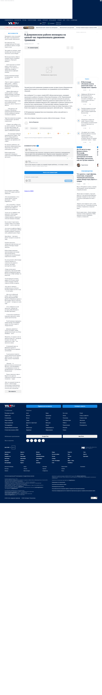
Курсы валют (52, 20)
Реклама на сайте (9, 413)
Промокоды (74, 20)
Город (27, 420)
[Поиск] (89, 23)
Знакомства (17, 20)
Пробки (59, 20)
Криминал (48, 415)
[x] (43, 440)
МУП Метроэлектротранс (46, 128)
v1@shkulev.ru (21, 486)
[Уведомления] (93, 23)
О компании (8, 418)
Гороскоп (45, 20)
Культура (48, 418)
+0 (67, 168)
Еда (27, 425)
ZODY (64, 20)
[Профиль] (96, 23)
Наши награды (8, 420)
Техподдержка (8, 425)
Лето (47, 420)
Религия (65, 427)
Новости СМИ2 (29, 191)
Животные (29, 427)
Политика (65, 418)
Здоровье (28, 430)
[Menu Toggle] (5, 23)
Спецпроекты (83, 425)
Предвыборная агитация (11, 427)
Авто (27, 413)
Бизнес (28, 415)
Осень (64, 415)
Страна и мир (83, 418)
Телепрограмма (32, 20)
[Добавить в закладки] (68, 47)
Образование (49, 430)
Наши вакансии (9, 422)
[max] (39, 440)
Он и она (65, 413)
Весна (27, 418)
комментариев (33, 47)
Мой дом (48, 422)
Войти (29, 181)
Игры (68, 20)
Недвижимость (9, 20)
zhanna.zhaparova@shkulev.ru (11, 492)
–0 (71, 158)
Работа (64, 422)
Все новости (13, 33)
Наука (47, 425)
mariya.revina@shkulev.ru (10, 494)
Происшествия (67, 420)
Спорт (81, 413)
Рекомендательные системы (58, 486)
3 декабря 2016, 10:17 (29, 43)
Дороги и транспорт (31, 422)
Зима (47, 413)
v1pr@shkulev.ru (71, 480)
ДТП (27, 128)
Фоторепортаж (34, 128)
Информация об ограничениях (58, 482)
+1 (67, 158)
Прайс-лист (8, 415)
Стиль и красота (84, 415)
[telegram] (27, 440)
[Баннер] (28, 27)
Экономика (83, 422)
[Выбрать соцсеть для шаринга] (71, 47)
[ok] (35, 440)
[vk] (31, 440)
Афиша (39, 20)
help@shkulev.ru (14, 488)
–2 (71, 168)
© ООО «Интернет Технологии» (29, 498)
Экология (82, 420)
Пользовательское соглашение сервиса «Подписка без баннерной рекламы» (68, 488)
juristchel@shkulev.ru (39, 487)
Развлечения (66, 425)
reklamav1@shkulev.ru (81, 476)
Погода (24, 20)
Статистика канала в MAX (11, 430)
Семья (64, 430)
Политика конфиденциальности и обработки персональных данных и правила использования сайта (73, 490)
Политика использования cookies (59, 484)
